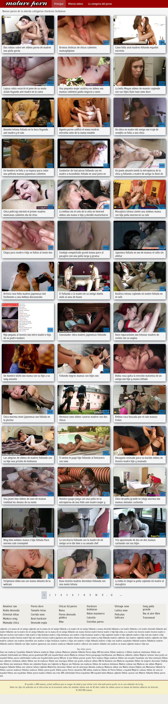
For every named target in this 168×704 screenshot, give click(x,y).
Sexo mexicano (155, 658)
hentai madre (91, 631)
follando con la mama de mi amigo (52, 631)
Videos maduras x (118, 652)
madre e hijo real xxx (142, 634)
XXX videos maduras (92, 670)
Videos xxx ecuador (127, 658)
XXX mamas (26, 4)
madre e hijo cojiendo (123, 634)
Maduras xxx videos (146, 664)
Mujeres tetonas (147, 655)
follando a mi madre (120, 629)
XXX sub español (51, 655)
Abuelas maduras (97, 667)
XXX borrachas (103, 652)
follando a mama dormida (100, 629)
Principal (58, 3)
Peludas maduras (29, 670)
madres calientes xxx (119, 637)
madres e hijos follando (87, 640)
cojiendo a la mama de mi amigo (14, 629)
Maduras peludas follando (73, 652)
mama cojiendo (127, 643)
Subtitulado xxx (15, 655)
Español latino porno (50, 658)
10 (96, 595)
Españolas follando (25, 652)
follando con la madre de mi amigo (21, 631)
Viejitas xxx (140, 667)
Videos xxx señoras (24, 667)
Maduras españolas (125, 661)
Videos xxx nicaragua (58, 661)
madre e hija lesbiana (39, 634)
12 (111, 595)
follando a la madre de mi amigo (74, 629)
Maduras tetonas (77, 655)
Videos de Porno (108, 670)
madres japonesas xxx (40, 643)
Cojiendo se (56, 664)
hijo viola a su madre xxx (126, 631)
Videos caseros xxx (130, 673)
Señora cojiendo (40, 667)
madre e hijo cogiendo (103, 634)
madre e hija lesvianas (83, 634)
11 (102, 595)
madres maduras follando (62, 643)
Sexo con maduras (8, 652)
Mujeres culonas (139, 670)
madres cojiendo (137, 637)
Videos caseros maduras (10, 670)
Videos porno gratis (46, 670)
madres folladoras (148, 640)
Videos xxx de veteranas (77, 667)
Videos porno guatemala (33, 655)
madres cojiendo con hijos (156, 637)
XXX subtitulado (68, 673)
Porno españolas (83, 673)
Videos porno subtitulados (19, 658)
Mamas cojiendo (114, 673)
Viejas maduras (110, 658)
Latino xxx (35, 658)
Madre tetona (129, 667)
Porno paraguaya (93, 655)
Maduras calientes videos (128, 655)
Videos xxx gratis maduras (80, 661)
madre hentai (16, 637)
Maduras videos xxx (113, 667)
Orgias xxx (46, 664)
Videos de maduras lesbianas (106, 664)
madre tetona (73, 637)
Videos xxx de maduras (38, 661)
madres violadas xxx (101, 643)
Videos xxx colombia (32, 664)
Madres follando (146, 673)
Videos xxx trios (53, 673)
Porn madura (97, 658)
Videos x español (123, 670)
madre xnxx (85, 637)
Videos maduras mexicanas (138, 652)
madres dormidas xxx (27, 640)
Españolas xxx (142, 658)
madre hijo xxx (28, 637)
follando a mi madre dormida (142, 629)
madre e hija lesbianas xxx (61, 634)
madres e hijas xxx (68, 640)
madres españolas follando (127, 640)
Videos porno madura (36, 673)
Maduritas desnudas (57, 667)
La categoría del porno (100, 3)
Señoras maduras (41, 652)
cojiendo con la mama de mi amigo (44, 629)
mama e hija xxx (142, 643)
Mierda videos (75, 3)
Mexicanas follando (154, 667)
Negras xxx (67, 664)
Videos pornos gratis (82, 658)
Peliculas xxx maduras (82, 664)
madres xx (115, 643)
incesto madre (144, 631)
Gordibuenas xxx (109, 655)
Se (164, 667)
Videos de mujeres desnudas (147, 661)
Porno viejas (91, 652)
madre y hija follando (100, 637)
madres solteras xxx (83, 643)
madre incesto (42, 637)
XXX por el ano (66, 658)
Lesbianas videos (20, 661)
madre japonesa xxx (58, 637)
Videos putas (61, 670)
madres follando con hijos (19, 643)
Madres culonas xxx (127, 664)
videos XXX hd (98, 661)
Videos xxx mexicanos (13, 664)
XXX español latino (99, 673)
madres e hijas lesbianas (49, 640)
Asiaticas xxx (110, 661)
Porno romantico (75, 670)
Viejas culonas (55, 652)
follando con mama (76, 631)
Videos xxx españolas (16, 673)
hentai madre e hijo (106, 631)
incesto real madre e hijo (18, 634)
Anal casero (64, 655)
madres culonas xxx (8, 640)
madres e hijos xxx (107, 640)
